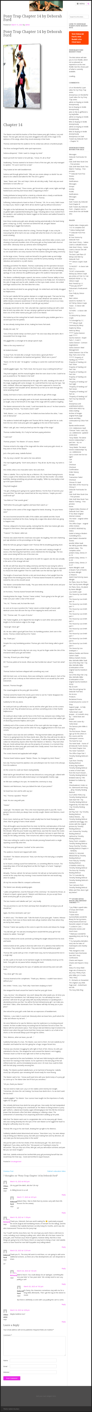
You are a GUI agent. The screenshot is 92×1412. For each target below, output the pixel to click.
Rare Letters (73, 298)
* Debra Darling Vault (76, 230)
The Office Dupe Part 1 (77, 753)
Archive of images (75, 413)
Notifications (73, 181)
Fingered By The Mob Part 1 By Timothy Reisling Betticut (78, 807)
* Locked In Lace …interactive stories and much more (77, 928)
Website (6, 1372)
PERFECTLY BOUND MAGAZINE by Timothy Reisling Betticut (77, 855)
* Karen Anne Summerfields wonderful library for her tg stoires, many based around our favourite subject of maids (78, 919)
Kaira (17, 1409)
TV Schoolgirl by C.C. (76, 320)
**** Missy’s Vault (75, 323)
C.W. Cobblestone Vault (77, 428)
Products (72, 697)
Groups (71, 186)
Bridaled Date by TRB (77, 778)
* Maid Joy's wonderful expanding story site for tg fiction (78, 936)
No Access (73, 694)
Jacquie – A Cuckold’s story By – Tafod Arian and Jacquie (78, 716)
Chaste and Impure (76, 960)
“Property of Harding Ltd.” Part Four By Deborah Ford (78, 398)
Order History (74, 472)
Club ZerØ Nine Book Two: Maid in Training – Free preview (79, 168)
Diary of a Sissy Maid (76, 968)
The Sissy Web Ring (76, 990)
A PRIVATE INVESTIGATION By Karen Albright (78, 577)
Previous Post (8, 1171)
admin (27, 25)
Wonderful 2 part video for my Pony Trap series (77, 90)
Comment (7, 1335)
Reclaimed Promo (75, 699)
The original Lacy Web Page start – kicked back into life (78, 985)
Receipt (71, 475)
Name (5, 1360)
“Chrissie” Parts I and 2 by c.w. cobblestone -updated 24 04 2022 (78, 432)
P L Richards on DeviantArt (79, 980)
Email (5, 1366)
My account (73, 687)
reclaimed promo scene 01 (78, 702)
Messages (72, 154)
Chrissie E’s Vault (75, 482)
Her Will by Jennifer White (78, 545)
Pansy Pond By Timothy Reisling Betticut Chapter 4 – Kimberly (78, 848)
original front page (75, 416)
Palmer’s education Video (56, 1171)
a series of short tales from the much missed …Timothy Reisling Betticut (78, 772)
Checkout (72, 465)
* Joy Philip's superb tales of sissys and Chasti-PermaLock (78, 909)
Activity (71, 179)
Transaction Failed (75, 477)
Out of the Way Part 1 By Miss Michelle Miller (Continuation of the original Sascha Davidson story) (78, 667)
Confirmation (74, 469)
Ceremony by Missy (76, 325)
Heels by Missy (74, 330)
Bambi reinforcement (76, 425)
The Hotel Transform (76, 751)
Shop (71, 704)
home (71, 506)
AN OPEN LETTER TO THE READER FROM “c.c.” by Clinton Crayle (78, 278)
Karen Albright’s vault (76, 567)
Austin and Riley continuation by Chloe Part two (78, 420)
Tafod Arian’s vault (75, 712)
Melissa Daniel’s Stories (77, 658)
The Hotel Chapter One (77, 748)
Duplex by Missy (75, 328)
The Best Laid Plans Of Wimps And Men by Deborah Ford (77, 256)
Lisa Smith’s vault (75, 592)
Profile (71, 191)
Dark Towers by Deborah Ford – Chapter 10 (78, 138)
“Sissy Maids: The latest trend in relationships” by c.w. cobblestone (78, 449)
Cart (70, 459)
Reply (64, 1195)
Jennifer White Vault (76, 543)
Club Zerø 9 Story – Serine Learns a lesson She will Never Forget (78, 249)
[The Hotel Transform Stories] (46, 5)
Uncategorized (16, 1161)
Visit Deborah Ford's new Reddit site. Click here (78, 38)
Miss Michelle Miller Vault (78, 660)
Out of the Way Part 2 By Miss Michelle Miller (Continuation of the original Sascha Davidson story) (78, 679)
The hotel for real (75, 741)
